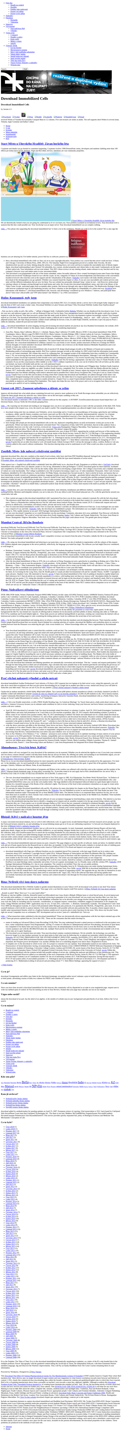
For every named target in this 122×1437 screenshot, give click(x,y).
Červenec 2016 (11, 1167)
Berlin (19, 1083)
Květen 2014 (10, 1216)
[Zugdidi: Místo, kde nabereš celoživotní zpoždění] (20, 460)
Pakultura (9, 18)
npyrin (8, 375)
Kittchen (94, 1083)
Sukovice (9, 24)
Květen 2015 (10, 1191)
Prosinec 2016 (11, 1157)
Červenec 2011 (11, 1289)
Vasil (95, 1086)
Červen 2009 (10, 1342)
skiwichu (76, 1086)
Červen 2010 (10, 1317)
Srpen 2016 (10, 1165)
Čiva (12, 1089)
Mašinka (73, 311)
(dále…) (4, 229)
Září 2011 (9, 1285)
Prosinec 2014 (11, 1201)
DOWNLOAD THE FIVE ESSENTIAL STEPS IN (75, 1387)
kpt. (109, 1083)
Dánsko (48, 1083)
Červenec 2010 (11, 1315)
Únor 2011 (10, 1300)
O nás (8, 128)
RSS (7, 139)
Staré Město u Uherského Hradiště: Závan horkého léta (35, 143)
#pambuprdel (11, 134)
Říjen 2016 (10, 1161)
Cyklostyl (14, 35)
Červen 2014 (10, 1214)
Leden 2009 (10, 1353)
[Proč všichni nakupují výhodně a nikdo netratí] (70, 688)
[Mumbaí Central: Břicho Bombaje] (28, 534)
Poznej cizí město (17, 11)
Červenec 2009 (11, 1340)
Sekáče (13, 43)
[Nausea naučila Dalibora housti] (56, 93)
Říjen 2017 (10, 1135)
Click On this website (28, 1397)
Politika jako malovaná (19, 9)
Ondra (44, 1086)
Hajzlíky (13, 7)
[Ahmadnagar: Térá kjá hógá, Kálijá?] (15, 759)
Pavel (49, 1086)
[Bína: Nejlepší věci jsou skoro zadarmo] (100, 889)
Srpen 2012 (10, 1261)
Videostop (14, 22)
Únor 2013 (10, 1248)
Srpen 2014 (10, 1210)
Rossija (53, 1086)
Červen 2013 (10, 1240)
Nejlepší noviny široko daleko (17, 1103)
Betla (25, 1082)
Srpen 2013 (10, 1236)
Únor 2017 (10, 1152)
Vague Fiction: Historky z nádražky (23, 63)
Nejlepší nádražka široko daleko (18, 1101)
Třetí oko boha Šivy (17, 61)
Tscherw (90, 1086)
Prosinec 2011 (11, 1278)
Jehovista (89, 1082)
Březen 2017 (10, 1150)
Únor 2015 (10, 1197)
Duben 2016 (10, 1174)
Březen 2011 (10, 1298)
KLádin (99, 1082)
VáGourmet (10, 26)
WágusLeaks (15, 65)
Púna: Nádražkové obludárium (20, 589)
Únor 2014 (10, 1223)
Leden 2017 (10, 1155)
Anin (2, 1082)
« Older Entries (6, 965)
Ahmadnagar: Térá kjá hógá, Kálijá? (23, 747)
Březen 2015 (10, 1195)
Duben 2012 (10, 1270)
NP (30, 1086)
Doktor (35, 1082)
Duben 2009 (10, 1347)
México (21, 1086)
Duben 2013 (10, 1244)
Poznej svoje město (17, 14)
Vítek (111, 1086)
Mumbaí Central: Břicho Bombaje (22, 522)
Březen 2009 (10, 1349)
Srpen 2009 (10, 1338)
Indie (81, 1082)
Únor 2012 (10, 1274)
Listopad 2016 (11, 1159)
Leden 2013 (10, 1251)
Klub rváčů (14, 39)
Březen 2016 (10, 1176)
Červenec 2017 (11, 1142)
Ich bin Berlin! (15, 48)
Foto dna (9, 3)
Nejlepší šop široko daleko (16, 1105)
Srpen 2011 (10, 1287)
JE (85, 1083)
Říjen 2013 (10, 1231)
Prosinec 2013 (11, 1227)
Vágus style (10, 33)
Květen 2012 (10, 1268)
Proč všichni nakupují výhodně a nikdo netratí (29, 678)
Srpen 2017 (10, 1140)
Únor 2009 (10, 1351)
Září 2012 (9, 1259)
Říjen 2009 (10, 1334)
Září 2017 (9, 1137)
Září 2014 (9, 1208)
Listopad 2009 (11, 1332)
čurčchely (107, 464)
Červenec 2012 (11, 1263)
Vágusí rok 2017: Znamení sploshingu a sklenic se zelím (35, 388)
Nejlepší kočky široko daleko (17, 1099)
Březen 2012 (10, 1272)
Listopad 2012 (11, 1255)
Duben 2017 (10, 1148)
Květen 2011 (10, 1293)
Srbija (81, 1086)
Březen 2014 (10, 1221)
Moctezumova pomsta (18, 50)
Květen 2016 (10, 1172)
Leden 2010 (10, 1327)
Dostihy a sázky (16, 37)
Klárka (105, 1082)
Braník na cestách (17, 5)
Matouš (9, 1086)
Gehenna (58, 1082)
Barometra (7, 1083)
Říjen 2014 (10, 1206)
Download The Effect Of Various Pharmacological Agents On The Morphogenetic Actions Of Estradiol (44, 1376)
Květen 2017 (10, 1146)
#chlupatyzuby (11, 136)
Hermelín (14, 20)
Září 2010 (9, 1310)
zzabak (7, 1089)
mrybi (16, 1086)
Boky (30, 1082)
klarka (67, 515)
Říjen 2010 (10, 1308)
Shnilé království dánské (19, 56)
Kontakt (9, 130)
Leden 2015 (10, 1199)
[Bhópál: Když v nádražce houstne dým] (23, 826)
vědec (115, 1086)
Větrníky (13, 31)
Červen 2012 (10, 1266)
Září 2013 (9, 1234)
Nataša (26, 1086)
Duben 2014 (10, 1219)
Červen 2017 (10, 1144)
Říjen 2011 (10, 1283)
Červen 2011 (10, 1291)
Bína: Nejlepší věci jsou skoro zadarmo (25, 881)
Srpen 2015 (10, 1187)
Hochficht (72, 1082)
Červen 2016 (10, 1169)
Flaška (53, 1083)
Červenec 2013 (11, 1238)
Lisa (117, 1083)
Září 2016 (9, 1163)
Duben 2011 (10, 1295)
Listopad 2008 (11, 1357)
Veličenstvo (101, 1086)
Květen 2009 (10, 1345)
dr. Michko (40, 1083)
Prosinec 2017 (11, 1131)
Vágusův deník (11, 46)
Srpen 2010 (10, 1313)
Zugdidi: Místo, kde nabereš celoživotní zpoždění (31, 451)
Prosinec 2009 (11, 1330)
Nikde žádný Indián (17, 54)
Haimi (65, 1082)
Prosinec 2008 (11, 1355)
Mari (2, 1086)
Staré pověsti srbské (17, 58)
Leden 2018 (10, 1129)
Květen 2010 (10, 1319)
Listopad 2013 (11, 1229)
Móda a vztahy (16, 41)
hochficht (108, 288)
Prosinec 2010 (11, 1304)
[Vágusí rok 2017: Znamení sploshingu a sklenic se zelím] (23, 398)
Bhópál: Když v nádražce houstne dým (24, 816)
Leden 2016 (10, 1178)
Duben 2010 (10, 1321)
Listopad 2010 (11, 1306)
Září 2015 (9, 1184)
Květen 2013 (10, 1242)
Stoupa (86, 1086)
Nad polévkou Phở (17, 29)
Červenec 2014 (11, 1212)
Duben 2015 (10, 1193)
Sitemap (9, 1427)
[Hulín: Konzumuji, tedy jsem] (13, 307)
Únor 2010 (10, 1325)
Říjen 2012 (10, 1257)
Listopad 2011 (11, 1280)
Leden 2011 (10, 1302)
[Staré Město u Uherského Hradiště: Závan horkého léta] (92, 221)
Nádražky (9, 16)
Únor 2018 (10, 1127)
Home (8, 126)
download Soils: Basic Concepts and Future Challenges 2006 (82, 1393)
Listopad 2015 (11, 1182)
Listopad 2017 (11, 1133)
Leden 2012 (10, 1276)
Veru (107, 1086)
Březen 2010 (10, 1323)
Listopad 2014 (11, 1204)
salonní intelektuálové (64, 1086)
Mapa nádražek (11, 132)
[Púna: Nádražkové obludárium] (81, 607)
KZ (113, 1082)
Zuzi (2, 1089)
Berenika (13, 1083)
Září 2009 (9, 1336)
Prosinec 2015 (11, 1180)
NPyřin (37, 1086)
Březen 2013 (10, 1246)
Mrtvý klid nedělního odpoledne (22, 52)
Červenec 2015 (11, 1189)
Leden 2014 (10, 1225)
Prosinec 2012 (11, 1253)
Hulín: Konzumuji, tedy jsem (19, 297)
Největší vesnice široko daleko (17, 1107)
